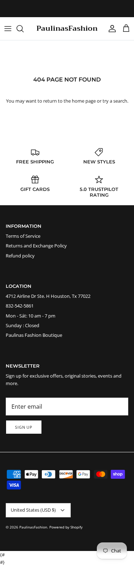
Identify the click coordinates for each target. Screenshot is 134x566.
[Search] (23, 28)
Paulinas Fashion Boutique (34, 335)
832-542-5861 (20, 305)
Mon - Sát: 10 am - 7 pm (30, 315)
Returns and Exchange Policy (36, 245)
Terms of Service (23, 236)
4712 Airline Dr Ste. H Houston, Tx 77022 (48, 296)
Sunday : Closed (22, 325)
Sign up (24, 427)
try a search (115, 101)
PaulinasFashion (33, 527)
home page (84, 101)
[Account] (110, 28)
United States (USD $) (33, 510)
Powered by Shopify (66, 527)
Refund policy (20, 255)
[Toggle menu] (8, 28)
